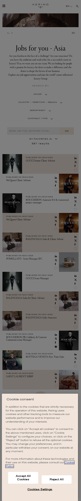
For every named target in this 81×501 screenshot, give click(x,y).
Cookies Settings (40, 489)
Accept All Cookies (23, 478)
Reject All (57, 479)
